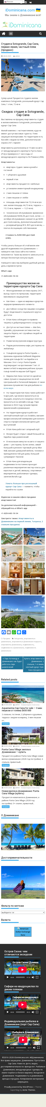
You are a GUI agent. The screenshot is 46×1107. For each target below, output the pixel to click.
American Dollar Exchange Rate (23, 931)
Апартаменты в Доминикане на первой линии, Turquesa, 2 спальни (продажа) (22, 521)
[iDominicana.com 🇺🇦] (3, 33)
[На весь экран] (37, 977)
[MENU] (11, 33)
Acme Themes (28, 1090)
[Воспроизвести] (7, 977)
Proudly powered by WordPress (18, 1087)
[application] (22, 970)
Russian (10, 2)
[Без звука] (33, 977)
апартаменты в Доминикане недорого (26, 642)
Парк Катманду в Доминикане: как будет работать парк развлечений (12, 662)
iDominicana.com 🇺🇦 (23, 10)
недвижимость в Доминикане (12, 648)
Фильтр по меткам (12, 905)
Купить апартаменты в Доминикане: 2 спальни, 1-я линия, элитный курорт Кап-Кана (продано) (34, 664)
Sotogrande (18, 638)
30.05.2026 (7, 746)
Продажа (6, 638)
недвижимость (28, 645)
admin (17, 56)
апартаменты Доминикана (11, 645)
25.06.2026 (7, 705)
